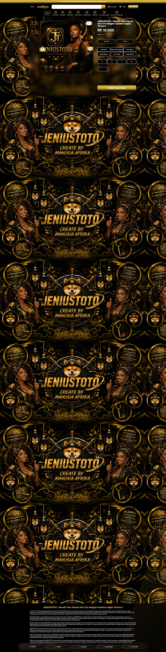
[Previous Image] (43, 49)
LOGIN (125, 41)
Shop (32, 6)
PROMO (33, 646)
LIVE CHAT (135, 647)
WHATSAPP (109, 647)
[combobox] (77, 7)
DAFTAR (106, 41)
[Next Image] (90, 49)
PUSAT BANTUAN (117, 88)
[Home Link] (42, 6)
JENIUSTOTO (33, 611)
